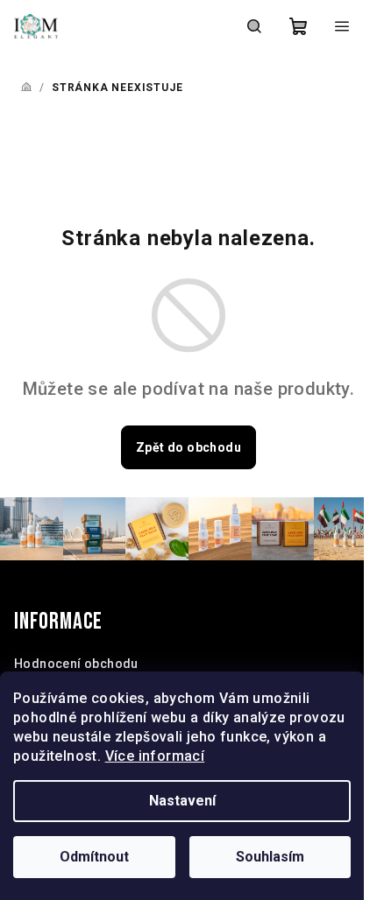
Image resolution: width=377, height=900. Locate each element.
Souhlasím (270, 856)
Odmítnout (94, 856)
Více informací (155, 756)
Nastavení (182, 800)
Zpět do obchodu (188, 447)
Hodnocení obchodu (76, 664)
